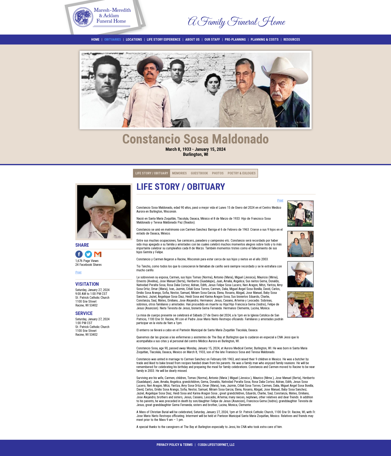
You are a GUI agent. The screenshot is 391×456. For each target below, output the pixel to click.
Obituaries (112, 39)
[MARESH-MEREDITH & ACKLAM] (105, 17)
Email (97, 254)
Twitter (88, 254)
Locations (134, 39)
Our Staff (212, 39)
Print (78, 272)
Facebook (79, 254)
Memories (179, 173)
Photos (218, 173)
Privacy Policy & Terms (175, 445)
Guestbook (199, 173)
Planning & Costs (265, 39)
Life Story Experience (163, 39)
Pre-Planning (235, 39)
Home (95, 39)
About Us (192, 39)
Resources (291, 39)
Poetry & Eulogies (242, 173)
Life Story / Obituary (151, 173)
